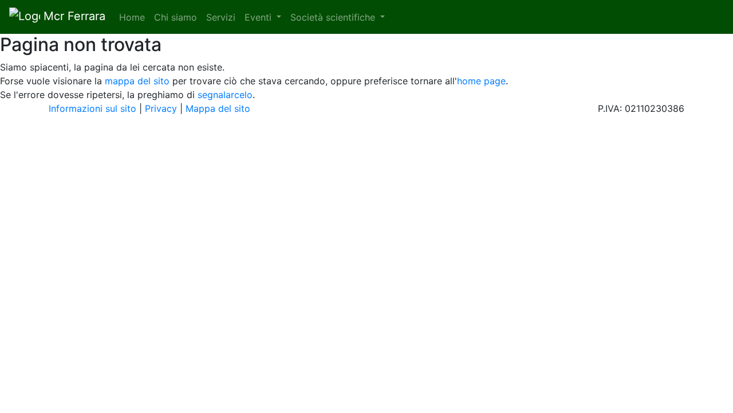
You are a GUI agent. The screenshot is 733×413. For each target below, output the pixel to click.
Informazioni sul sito (92, 108)
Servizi (220, 17)
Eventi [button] (259, 17)
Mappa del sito (218, 108)
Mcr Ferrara (72, 16)
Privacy (161, 108)
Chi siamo (175, 17)
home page (481, 81)
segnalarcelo (225, 94)
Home (134, 17)
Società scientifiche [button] (334, 17)
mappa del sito (137, 81)
